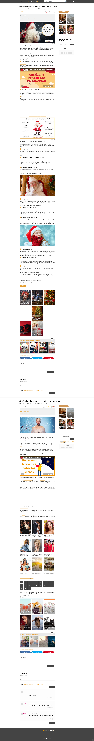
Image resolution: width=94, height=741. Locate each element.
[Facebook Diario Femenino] (62, 53)
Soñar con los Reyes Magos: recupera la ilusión (37, 116)
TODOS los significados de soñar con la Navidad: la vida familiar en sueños (36, 318)
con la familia (41, 444)
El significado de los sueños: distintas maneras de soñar (29, 634)
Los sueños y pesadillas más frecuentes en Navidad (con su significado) (37, 334)
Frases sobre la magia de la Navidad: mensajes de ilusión (30, 340)
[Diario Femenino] (33, 1)
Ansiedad (21, 355)
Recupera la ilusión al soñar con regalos (24, 334)
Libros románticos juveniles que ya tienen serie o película (62, 32)
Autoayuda (24, 355)
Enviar (52, 392)
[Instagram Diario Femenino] (66, 53)
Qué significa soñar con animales (25, 535)
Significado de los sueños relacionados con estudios (24, 574)
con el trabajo (46, 444)
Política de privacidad (42, 732)
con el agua (25, 478)
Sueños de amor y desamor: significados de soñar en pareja (36, 536)
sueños (23, 515)
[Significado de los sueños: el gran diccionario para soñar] (25, 304)
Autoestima (28, 355)
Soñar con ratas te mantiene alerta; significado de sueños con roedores (48, 612)
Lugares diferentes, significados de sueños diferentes (37, 574)
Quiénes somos (33, 732)
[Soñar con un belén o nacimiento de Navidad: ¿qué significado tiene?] (37, 304)
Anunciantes (56, 732)
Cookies (37, 732)
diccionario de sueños (34, 49)
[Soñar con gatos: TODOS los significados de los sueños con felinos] (37, 614)
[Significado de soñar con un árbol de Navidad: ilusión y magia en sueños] (49, 304)
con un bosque (30, 478)
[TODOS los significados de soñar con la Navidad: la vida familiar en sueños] (37, 320)
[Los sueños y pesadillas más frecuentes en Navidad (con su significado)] (37, 335)
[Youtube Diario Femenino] (71, 53)
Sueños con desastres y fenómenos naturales (49, 574)
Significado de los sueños (28, 280)
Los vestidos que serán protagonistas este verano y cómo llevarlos (70, 32)
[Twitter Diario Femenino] (69, 53)
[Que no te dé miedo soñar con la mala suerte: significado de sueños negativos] (49, 629)
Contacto (52, 732)
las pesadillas (42, 480)
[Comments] (53, 12)
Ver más (52, 723)
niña (20, 56)
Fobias (28, 649)
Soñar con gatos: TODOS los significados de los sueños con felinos (37, 612)
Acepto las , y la (32, 390)
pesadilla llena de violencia (34, 251)
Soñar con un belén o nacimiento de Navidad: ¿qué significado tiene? (36, 302)
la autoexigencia (41, 202)
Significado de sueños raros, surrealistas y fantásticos (48, 536)
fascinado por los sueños (44, 434)
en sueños (37, 151)
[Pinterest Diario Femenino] (64, 53)
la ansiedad (31, 211)
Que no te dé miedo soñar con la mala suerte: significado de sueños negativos (49, 628)
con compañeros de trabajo (28, 480)
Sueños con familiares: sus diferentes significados (48, 555)
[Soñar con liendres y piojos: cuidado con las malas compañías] (37, 629)
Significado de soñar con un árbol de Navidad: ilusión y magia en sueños (48, 302)
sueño (42, 443)
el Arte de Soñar (40, 275)
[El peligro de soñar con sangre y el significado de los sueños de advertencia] (25, 629)
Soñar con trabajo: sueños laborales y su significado (24, 555)
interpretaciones (22, 489)
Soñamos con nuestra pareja (29, 444)
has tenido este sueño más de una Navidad (31, 272)
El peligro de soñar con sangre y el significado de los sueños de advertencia (25, 628)
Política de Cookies (40, 390)
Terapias (32, 355)
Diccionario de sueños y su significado (26, 578)
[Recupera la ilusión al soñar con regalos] (25, 335)
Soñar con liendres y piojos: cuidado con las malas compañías (36, 628)
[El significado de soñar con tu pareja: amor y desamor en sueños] (25, 614)
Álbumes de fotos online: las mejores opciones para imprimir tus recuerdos (62, 21)
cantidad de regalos (23, 64)
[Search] (65, 1)
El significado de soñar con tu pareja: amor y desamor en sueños (24, 612)
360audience (49, 738)
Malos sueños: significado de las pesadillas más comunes (37, 555)
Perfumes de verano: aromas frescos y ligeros (70, 22)
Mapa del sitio (61, 732)
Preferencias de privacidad (27, 390)
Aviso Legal (48, 732)
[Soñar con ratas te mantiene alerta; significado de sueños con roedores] (49, 614)
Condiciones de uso (33, 390)
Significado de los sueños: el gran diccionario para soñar (24, 303)
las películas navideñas (34, 159)
